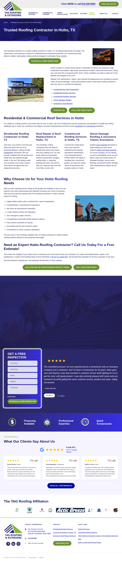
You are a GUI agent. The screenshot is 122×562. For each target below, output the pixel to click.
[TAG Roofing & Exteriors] (12, 8)
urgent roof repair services (106, 150)
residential (79, 126)
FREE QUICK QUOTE (109, 4)
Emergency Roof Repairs (63, 104)
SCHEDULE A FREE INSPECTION (44, 61)
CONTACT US (59, 110)
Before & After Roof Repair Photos (89, 542)
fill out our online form (60, 257)
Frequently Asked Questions (87, 532)
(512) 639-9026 (43, 257)
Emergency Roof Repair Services (64, 536)
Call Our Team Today (81, 110)
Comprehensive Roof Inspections (66, 89)
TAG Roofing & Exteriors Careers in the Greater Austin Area (98, 536)
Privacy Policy (32, 557)
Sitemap (41, 557)
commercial (90, 126)
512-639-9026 (88, 4)
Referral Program (84, 529)
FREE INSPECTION (62, 543)
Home (6, 22)
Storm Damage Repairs (62, 100)
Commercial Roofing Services (64, 97)
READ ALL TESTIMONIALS (61, 486)
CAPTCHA (12, 397)
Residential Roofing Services (64, 93)
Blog (79, 539)
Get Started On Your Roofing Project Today (47, 267)
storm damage (101, 145)
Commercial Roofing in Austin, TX (64, 532)
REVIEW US (49, 395)
